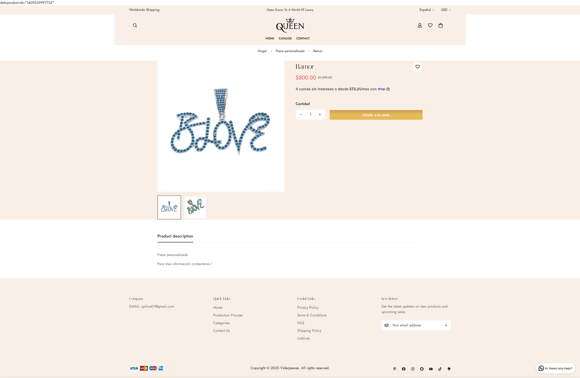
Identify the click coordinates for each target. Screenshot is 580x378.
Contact (303, 38)
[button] (440, 25)
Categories (221, 322)
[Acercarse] (275, 70)
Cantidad (303, 103)
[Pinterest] (394, 369)
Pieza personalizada (290, 50)
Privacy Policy (308, 307)
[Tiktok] (440, 369)
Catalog (285, 38)
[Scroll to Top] (571, 353)
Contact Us (221, 330)
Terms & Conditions (311, 315)
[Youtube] (431, 369)
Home (270, 38)
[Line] (449, 369)
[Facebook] (404, 369)
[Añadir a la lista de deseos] (417, 67)
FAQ (300, 322)
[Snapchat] (422, 369)
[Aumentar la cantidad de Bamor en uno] (320, 115)
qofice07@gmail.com (157, 306)
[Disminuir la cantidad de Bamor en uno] (301, 115)
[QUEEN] (290, 25)
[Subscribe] (446, 325)
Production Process (227, 315)
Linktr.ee (303, 338)
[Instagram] (413, 369)
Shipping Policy (309, 330)
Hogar (262, 50)
